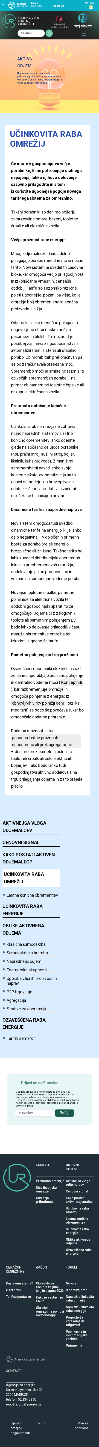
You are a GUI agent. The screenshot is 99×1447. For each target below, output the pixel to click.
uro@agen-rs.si (30, 1404)
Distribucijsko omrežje (46, 1186)
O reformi (13, 1289)
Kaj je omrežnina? (19, 1282)
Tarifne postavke (18, 1295)
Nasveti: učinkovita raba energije (80, 1306)
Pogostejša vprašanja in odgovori (75, 1316)
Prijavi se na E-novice (39, 1082)
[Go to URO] (20, 24)
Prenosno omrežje (50, 1179)
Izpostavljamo (76, 1289)
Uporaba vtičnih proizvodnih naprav (32, 981)
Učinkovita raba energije (23, 910)
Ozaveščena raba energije (24, 1023)
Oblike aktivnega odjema (78, 1238)
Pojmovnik (74, 1344)
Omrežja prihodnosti (45, 1197)
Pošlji (64, 1113)
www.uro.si (61, 1097)
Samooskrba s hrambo (27, 952)
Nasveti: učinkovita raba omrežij (80, 1295)
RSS (41, 1423)
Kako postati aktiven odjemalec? (29, 858)
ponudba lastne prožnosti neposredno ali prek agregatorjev (42, 741)
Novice (71, 1282)
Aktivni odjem (25, 62)
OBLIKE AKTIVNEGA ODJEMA (23, 929)
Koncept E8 (71, 682)
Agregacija (16, 1000)
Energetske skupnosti (27, 969)
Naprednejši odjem (24, 961)
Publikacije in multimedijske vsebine (76, 1330)
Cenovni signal (21, 842)
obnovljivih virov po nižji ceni (38, 703)
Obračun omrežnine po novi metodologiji (50, 1306)
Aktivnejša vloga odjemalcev (24, 826)
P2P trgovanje (19, 991)
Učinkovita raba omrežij (24, 878)
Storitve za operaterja (26, 1008)
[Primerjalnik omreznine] (60, 25)
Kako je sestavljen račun (49, 1296)
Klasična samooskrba (26, 944)
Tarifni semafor (21, 1038)
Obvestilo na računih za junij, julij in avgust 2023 (50, 1282)
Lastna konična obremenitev (32, 895)
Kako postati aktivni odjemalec (79, 1197)
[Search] (49, 33)
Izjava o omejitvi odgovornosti (20, 1428)
